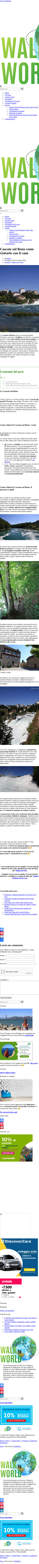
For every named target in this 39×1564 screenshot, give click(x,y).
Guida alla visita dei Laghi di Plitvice (17, 912)
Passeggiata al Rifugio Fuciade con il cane (18, 1330)
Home (7, 93)
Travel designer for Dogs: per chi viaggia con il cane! (23, 116)
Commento (4, 980)
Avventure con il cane (12, 101)
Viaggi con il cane (17, 262)
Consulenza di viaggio (16, 111)
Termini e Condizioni (29, 1441)
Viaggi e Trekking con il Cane (25, 877)
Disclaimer (3, 1443)
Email (2, 959)
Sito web (3, 963)
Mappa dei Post (21, 870)
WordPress (17, 1446)
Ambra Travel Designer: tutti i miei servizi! (23, 107)
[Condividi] (19, 940)
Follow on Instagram (7, 1310)
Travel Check (13, 109)
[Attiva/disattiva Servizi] (38, 228)
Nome (3, 955)
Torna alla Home (6, 1403)
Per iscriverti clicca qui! (8, 1112)
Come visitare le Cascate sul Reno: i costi (18, 383)
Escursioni (8, 99)
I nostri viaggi (9, 97)
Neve (2, 1446)
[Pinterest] (19, 933)
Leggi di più (28, 1035)
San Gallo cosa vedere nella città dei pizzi (18, 902)
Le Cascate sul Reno (12, 381)
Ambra (8, 258)
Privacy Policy (5, 1441)
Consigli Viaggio (10, 103)
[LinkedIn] (19, 1395)
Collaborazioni (10, 119)
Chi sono (8, 95)
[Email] (19, 936)
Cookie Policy (16, 1441)
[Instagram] (19, 1124)
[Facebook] (19, 929)
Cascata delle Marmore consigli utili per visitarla (20, 914)
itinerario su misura (15, 113)
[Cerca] (1, 86)
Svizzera (7, 262)
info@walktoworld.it (7, 1073)
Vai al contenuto (5, 1)
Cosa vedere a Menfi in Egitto (14, 1331)
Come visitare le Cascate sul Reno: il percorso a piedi (21, 385)
